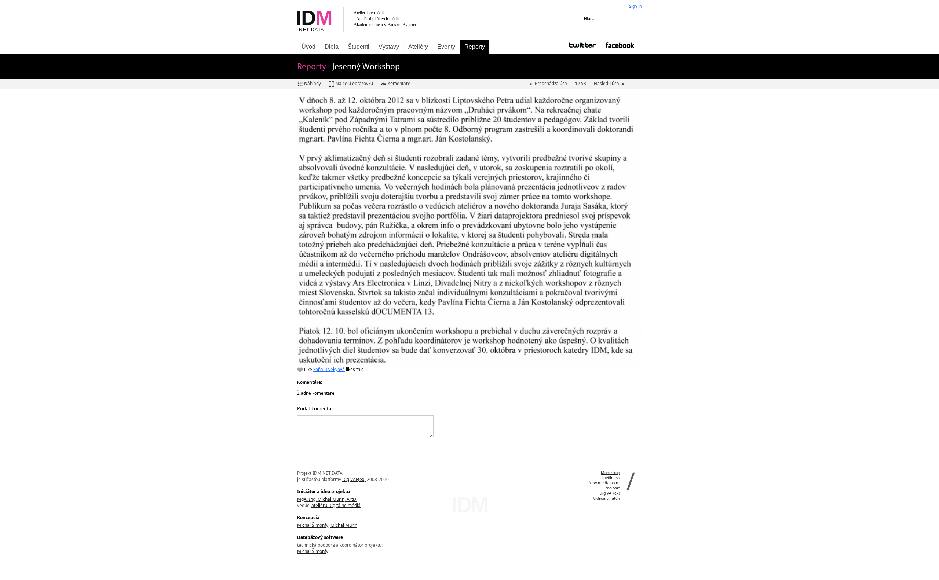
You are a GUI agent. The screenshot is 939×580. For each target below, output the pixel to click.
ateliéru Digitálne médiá (336, 505)
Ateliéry (418, 47)
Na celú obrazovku (354, 83)
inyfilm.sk (611, 477)
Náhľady (312, 83)
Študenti (358, 47)
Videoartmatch (606, 498)
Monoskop (610, 472)
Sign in (635, 6)
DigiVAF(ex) (354, 479)
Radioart (612, 488)
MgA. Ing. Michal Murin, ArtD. (327, 499)
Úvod (308, 47)
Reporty (474, 47)
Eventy (446, 47)
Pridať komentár (315, 408)
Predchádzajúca (551, 83)
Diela (332, 47)
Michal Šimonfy (312, 525)
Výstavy (389, 47)
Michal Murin (343, 525)
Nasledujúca (607, 83)
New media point (604, 482)
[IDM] (381, 20)
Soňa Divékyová (329, 369)
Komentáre (399, 83)
